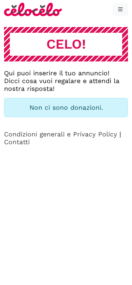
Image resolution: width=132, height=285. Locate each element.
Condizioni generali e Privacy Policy (60, 134)
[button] (120, 9)
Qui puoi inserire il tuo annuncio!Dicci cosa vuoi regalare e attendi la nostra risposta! (61, 81)
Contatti (17, 142)
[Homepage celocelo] (33, 9)
